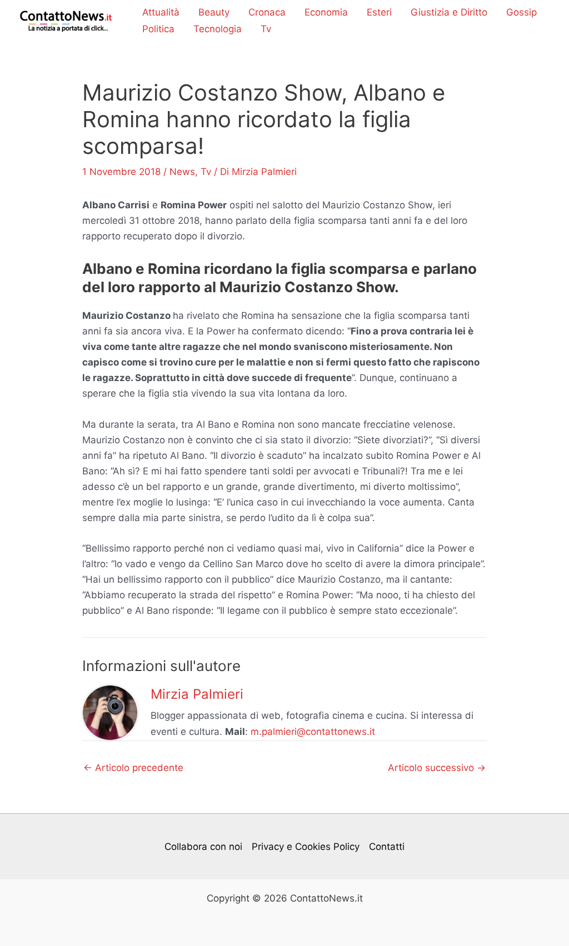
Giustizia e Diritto (449, 12)
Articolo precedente (133, 768)
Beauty (213, 12)
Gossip (521, 12)
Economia (326, 12)
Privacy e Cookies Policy (306, 846)
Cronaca (267, 12)
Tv (266, 28)
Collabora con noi (203, 846)
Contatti (387, 846)
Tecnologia (217, 28)
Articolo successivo (437, 768)
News (182, 171)
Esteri (379, 12)
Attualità (160, 12)
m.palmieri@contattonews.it (313, 731)
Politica (158, 28)
